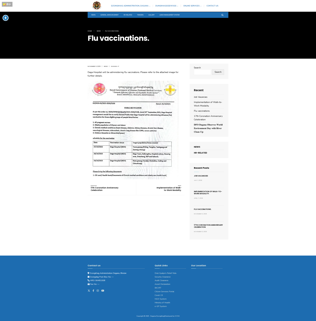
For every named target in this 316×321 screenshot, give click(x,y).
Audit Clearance (161, 280)
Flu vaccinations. (202, 110)
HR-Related (128, 15)
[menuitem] (132, 5)
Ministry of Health (162, 302)
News (93, 15)
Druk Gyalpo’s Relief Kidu (165, 273)
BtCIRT (158, 287)
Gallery (151, 15)
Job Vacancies (200, 96)
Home (90, 31)
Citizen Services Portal (164, 291)
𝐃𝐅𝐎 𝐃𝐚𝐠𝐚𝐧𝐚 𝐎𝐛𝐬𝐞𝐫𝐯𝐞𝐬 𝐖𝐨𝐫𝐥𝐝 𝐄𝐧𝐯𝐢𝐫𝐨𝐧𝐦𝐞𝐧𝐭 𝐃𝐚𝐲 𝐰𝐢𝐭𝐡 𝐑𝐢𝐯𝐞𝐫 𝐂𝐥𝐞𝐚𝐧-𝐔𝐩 (208, 128)
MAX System (161, 299)
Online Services (191, 6)
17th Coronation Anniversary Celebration (104, 188)
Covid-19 (159, 295)
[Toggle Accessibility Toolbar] (6, 18)
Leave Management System (169, 15)
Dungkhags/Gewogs (165, 6)
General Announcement (109, 15)
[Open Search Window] (222, 15)
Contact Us (212, 6)
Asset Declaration (162, 284)
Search (197, 67)
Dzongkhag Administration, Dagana (129, 6)
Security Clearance (163, 277)
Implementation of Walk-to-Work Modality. (169, 188)
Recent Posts (201, 167)
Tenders (140, 15)
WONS (177, 316)
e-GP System (161, 306)
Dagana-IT (115, 66)
